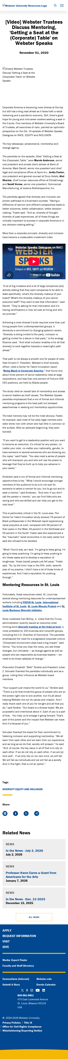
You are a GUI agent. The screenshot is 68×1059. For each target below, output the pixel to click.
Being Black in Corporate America (23, 370)
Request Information (19, 936)
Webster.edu (44, 979)
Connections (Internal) (15, 979)
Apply (6, 930)
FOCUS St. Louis (32, 602)
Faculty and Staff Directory (18, 965)
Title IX (28, 1022)
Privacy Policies (11, 1022)
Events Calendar (46, 984)
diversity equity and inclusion (22, 789)
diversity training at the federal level (39, 626)
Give (5, 947)
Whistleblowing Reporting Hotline (22, 1030)
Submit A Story (11, 984)
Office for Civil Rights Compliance (22, 1026)
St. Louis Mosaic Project (42, 606)
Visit (6, 941)
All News (34, 917)
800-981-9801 (25, 995)
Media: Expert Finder (14, 960)
